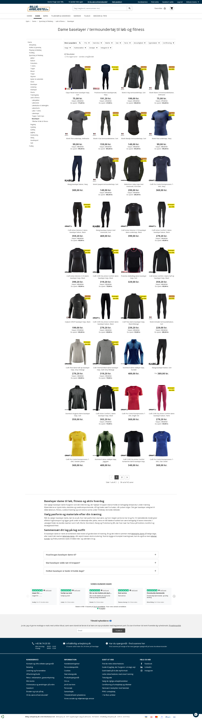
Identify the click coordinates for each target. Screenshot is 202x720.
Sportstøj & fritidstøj (46, 21)
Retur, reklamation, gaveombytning (40, 677)
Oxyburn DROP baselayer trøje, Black (77, 322)
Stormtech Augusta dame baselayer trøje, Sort (77, 415)
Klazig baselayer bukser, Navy (78, 184)
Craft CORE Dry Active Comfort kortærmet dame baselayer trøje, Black (133, 461)
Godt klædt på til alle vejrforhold (114, 670)
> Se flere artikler (109, 695)
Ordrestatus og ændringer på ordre (40, 684)
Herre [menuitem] (29, 16)
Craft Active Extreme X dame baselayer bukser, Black (77, 231)
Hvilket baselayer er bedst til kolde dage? (65, 571)
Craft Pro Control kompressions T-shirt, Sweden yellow (77, 460)
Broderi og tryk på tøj (34, 691)
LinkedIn (147, 667)
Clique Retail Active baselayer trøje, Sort (78, 94)
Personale (68, 688)
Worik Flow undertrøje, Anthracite (77, 138)
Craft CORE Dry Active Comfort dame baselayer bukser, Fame (161, 415)
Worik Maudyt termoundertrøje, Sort (133, 138)
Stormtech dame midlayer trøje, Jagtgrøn (106, 460)
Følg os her (145, 659)
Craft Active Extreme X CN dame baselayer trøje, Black (78, 277)
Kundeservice (143, 2)
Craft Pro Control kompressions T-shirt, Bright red (134, 415)
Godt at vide (108, 659)
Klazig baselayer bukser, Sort (161, 368)
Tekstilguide (107, 677)
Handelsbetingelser (72, 663)
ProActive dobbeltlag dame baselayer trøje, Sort (133, 277)
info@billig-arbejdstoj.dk (78, 643)
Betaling (29, 667)
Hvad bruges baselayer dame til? (61, 554)
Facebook (148, 663)
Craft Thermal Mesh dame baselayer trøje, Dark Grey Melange (105, 369)
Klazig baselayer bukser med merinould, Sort (105, 231)
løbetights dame (137, 534)
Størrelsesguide (70, 674)
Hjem (27, 21)
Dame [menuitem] (37, 16)
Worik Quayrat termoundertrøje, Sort (105, 184)
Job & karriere (69, 684)
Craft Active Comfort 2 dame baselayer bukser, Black (161, 231)
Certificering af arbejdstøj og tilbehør (116, 684)
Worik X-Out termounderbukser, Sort (105, 138)
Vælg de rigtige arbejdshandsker (115, 681)
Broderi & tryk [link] (100, 16)
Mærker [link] (77, 16)
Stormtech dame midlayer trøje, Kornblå (134, 369)
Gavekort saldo (167, 2)
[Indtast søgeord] (129, 8)
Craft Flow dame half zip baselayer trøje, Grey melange (77, 369)
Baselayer (70, 21)
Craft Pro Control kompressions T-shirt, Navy (161, 185)
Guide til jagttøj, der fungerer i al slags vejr (119, 667)
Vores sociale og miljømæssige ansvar (79, 698)
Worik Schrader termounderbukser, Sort (162, 323)
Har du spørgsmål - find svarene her (127, 643)
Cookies (67, 670)
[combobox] (102, 8)
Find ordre (155, 2)
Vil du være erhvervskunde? (37, 695)
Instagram (148, 670)
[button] (196, 714)
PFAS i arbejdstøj (108, 691)
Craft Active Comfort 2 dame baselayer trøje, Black (106, 415)
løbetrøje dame (68, 536)
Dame (34, 21)
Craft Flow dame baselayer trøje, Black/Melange (133, 323)
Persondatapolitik (71, 667)
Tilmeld (118, 630)
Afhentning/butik (33, 674)
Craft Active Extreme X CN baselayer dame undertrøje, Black (133, 231)
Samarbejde (69, 691)
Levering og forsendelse (36, 670)
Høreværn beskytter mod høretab (115, 688)
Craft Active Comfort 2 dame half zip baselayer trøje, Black (161, 277)
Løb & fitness (60, 21)
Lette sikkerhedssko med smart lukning (117, 674)
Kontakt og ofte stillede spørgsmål (40, 663)
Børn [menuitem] (45, 16)
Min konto (30, 681)
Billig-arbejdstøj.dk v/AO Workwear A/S (40, 717)
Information (70, 659)
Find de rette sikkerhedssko (113, 663)
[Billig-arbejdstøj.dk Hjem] (38, 8)
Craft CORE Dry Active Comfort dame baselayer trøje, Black (105, 277)
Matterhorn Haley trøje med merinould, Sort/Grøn (133, 185)
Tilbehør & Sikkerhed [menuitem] (60, 16)
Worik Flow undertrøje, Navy (161, 138)
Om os (66, 681)
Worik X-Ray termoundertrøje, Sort (134, 93)
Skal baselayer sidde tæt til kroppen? (63, 563)
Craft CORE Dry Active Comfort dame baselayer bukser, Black (105, 323)
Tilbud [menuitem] (87, 16)
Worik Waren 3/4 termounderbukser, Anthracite (161, 94)
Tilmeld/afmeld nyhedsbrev (75, 695)
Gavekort (30, 688)
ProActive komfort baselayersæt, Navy (105, 94)
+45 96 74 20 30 (42, 643)
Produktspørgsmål (71, 677)
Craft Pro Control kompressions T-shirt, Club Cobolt (161, 460)
